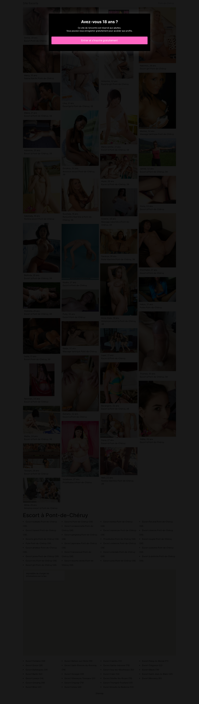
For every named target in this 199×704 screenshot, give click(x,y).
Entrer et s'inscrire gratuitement (99, 40)
